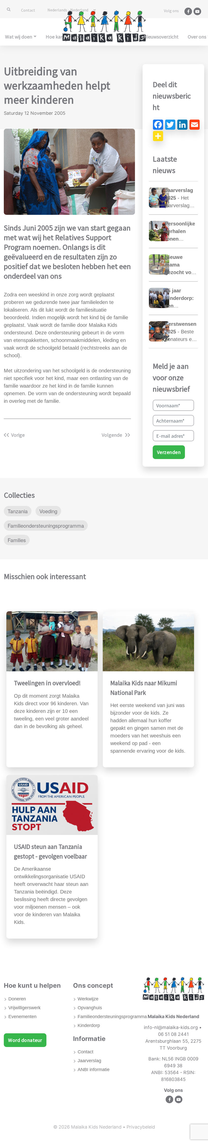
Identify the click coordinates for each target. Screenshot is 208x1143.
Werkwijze (88, 998)
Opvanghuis (90, 1007)
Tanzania (18, 511)
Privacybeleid (141, 1127)
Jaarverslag (89, 1060)
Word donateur (25, 1040)
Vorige (18, 435)
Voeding (48, 511)
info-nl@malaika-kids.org (171, 1027)
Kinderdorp (89, 1025)
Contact (28, 10)
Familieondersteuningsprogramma (46, 525)
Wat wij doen (18, 36)
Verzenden (169, 452)
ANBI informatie (94, 1069)
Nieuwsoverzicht (161, 36)
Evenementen (22, 1016)
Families (17, 540)
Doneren (17, 998)
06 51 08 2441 (173, 1034)
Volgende (112, 435)
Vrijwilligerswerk (24, 1007)
